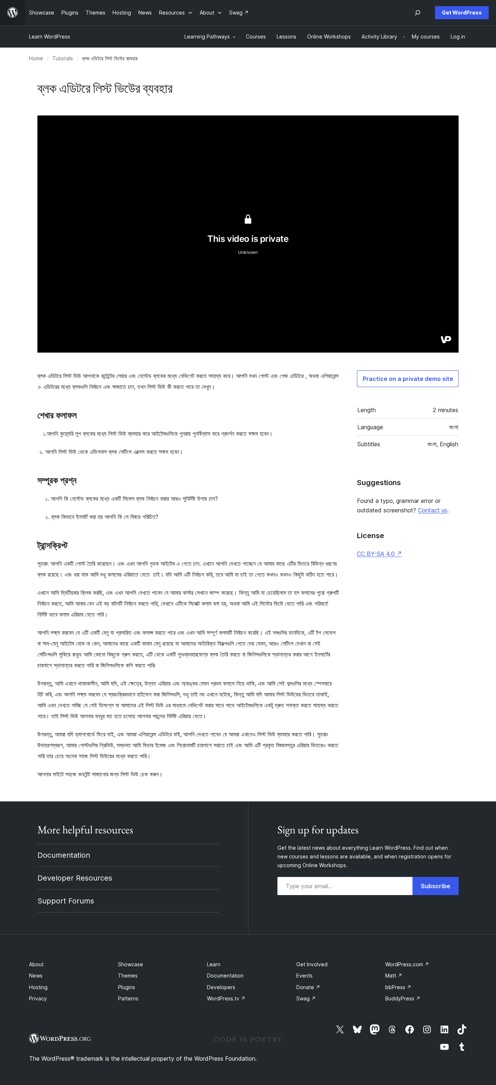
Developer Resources (74, 878)
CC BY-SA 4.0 (379, 553)
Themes (128, 975)
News (35, 975)
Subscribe (435, 886)
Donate (308, 987)
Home (36, 58)
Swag (306, 998)
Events (304, 975)
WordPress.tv (226, 998)
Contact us (432, 510)
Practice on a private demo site (408, 378)
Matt (393, 975)
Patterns (128, 998)
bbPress (398, 987)
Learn (213, 964)
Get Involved (312, 964)
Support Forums (65, 901)
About (36, 964)
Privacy (38, 998)
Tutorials (62, 58)
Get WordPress (462, 12)
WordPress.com (407, 964)
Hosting (38, 987)
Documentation (63, 855)
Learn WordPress (49, 36)
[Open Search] (417, 12)
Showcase (130, 964)
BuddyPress (402, 998)
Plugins (126, 987)
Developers (221, 987)
